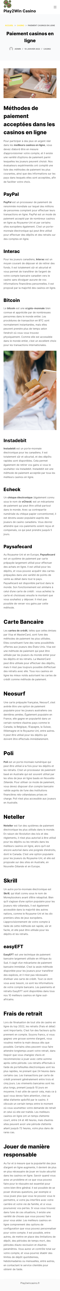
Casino (47, 49)
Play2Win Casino (20, 11)
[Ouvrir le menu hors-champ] (55, 7)
